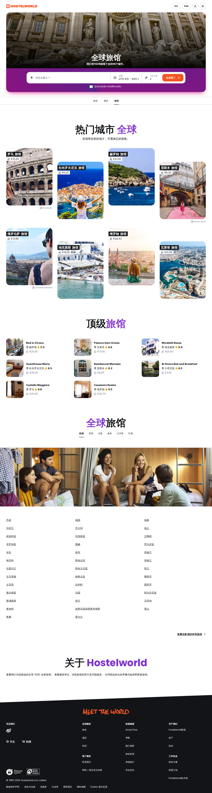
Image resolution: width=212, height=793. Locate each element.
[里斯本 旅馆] (183, 190)
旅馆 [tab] (116, 100)
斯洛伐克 (80, 560)
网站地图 (81, 786)
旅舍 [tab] (95, 100)
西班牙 (148, 584)
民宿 (84, 745)
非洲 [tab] (130, 433)
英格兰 (148, 560)
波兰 (77, 600)
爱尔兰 (79, 616)
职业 (171, 745)
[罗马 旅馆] (29, 176)
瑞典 (146, 520)
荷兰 (146, 568)
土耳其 (10, 584)
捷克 (77, 552)
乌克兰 (10, 528)
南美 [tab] (109, 433)
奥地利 (10, 608)
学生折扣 (130, 770)
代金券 (55, 786)
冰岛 (8, 552)
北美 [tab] (100, 433)
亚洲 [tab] (91, 433)
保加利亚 (11, 536)
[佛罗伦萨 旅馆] (29, 256)
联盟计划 (173, 770)
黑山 (146, 608)
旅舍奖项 (130, 754)
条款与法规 (29, 786)
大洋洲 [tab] (120, 433)
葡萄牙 (148, 576)
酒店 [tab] (106, 100)
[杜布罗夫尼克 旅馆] (80, 190)
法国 (77, 592)
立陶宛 (148, 536)
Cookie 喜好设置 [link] (98, 786)
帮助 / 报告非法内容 (92, 770)
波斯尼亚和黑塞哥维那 (87, 608)
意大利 (79, 528)
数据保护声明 (12, 786)
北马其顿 (11, 576)
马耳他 (148, 600)
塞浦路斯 (11, 600)
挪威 (77, 544)
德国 (77, 520)
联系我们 (86, 762)
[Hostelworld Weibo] (8, 730)
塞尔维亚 (11, 592)
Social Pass (132, 729)
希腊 (8, 616)
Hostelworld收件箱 (178, 778)
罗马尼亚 (149, 544)
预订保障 (130, 745)
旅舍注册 (173, 762)
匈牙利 (10, 560)
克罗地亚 (11, 544)
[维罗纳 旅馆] (131, 256)
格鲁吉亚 (80, 576)
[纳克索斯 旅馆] (80, 270)
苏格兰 (148, 552)
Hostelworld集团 (177, 729)
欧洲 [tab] (81, 433)
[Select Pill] (195, 6)
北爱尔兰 (11, 568)
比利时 (79, 584)
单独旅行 (130, 762)
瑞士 (146, 528)
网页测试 (67, 786)
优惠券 (43, 786)
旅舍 (84, 729)
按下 (171, 737)
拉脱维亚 (80, 536)
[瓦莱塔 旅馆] (183, 270)
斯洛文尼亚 (81, 568)
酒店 (84, 737)
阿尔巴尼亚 (150, 592)
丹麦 (8, 520)
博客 (128, 737)
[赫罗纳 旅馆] (131, 176)
